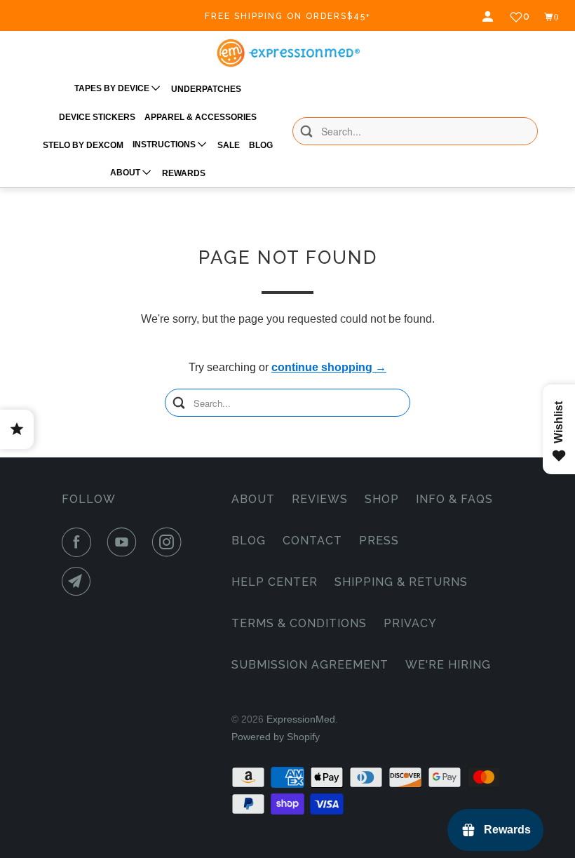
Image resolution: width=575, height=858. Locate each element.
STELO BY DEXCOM (83, 145)
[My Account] (489, 17)
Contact (312, 540)
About (253, 499)
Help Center (274, 582)
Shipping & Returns (401, 582)
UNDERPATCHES (206, 89)
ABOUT (126, 172)
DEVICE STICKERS (97, 117)
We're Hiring (448, 664)
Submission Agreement (309, 664)
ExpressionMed (300, 719)
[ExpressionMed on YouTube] (124, 542)
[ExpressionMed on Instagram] (169, 542)
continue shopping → (328, 367)
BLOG (261, 145)
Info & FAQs (454, 499)
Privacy (410, 623)
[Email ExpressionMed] (79, 581)
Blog (248, 540)
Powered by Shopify (275, 736)
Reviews (320, 499)
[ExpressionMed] (288, 53)
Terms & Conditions (299, 623)
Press (379, 540)
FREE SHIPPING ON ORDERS (288, 16)
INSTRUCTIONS (165, 144)
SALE (228, 145)
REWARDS (183, 173)
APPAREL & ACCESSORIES (200, 117)
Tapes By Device (112, 88)
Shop (382, 499)
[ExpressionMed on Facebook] (79, 542)
